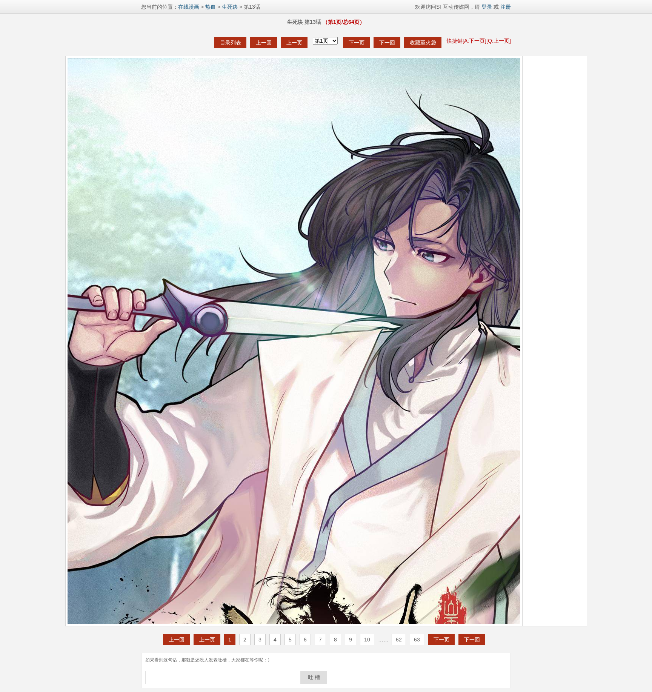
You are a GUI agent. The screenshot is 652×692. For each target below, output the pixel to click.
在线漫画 (188, 7)
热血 (210, 7)
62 (399, 640)
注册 (505, 7)
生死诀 (230, 7)
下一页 (356, 43)
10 (367, 640)
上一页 (294, 43)
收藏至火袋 (423, 43)
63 (417, 640)
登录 (486, 7)
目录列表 (230, 43)
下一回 (387, 43)
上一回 (264, 43)
